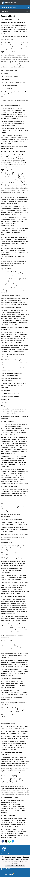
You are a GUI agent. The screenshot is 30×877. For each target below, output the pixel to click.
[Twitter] (4, 869)
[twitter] (6, 841)
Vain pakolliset (20, 865)
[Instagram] (9, 869)
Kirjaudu (5, 11)
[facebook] (2, 841)
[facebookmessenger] (13, 841)
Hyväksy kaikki (10, 865)
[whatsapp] (9, 841)
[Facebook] (2, 869)
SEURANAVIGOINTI (17, 2)
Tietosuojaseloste (6, 854)
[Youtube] (7, 869)
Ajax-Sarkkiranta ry (15, 7)
